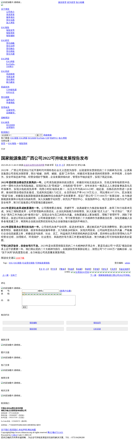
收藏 (79, 269)
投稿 (71, 269)
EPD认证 (10, 92)
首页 (3, 143)
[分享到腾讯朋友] (98, 272)
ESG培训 (5, 71)
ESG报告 (5, 27)
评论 (105, 269)
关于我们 (5, 430)
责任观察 (5, 97)
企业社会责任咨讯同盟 (34, 165)
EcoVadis (41, 138)
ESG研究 (5, 40)
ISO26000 (10, 125)
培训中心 (54, 138)
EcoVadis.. (10, 64)
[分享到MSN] (101, 272)
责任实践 (10, 20)
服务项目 (10, 17)
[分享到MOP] (96, 272)
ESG (11, 263)
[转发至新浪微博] (93, 272)
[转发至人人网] (91, 272)
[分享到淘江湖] (111, 272)
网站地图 (32, 430)
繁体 (63, 269)
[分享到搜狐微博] (130, 272)
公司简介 (10, 12)
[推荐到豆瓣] (104, 272)
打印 (54, 269)
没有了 (14, 275)
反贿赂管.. (11, 113)
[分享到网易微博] (122, 272)
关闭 (113, 269)
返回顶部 (124, 269)
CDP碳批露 (11, 90)
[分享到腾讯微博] (72, 272)
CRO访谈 (97, 329)
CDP (47, 138)
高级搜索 (47, 135)
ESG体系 (5, 122)
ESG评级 (5, 59)
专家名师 (10, 77)
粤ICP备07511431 (55, 432)
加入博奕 (10, 23)
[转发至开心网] (106, 272)
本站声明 (23, 430)
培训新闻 (10, 74)
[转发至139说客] (114, 272)
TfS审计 (10, 66)
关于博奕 (5, 9)
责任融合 (10, 48)
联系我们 (5, 132)
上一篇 (5, 275)
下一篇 (93, 275)
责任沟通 (10, 54)
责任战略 (10, 43)
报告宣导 (10, 30)
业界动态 (10, 100)
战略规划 (5, 117)
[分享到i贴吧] (117, 272)
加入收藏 (80, 2)
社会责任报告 (28, 263)
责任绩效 (10, 51)
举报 (96, 269)
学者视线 (10, 102)
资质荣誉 (10, 14)
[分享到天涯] (119, 272)
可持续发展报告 (42, 263)
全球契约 (10, 127)
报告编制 (10, 36)
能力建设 (10, 82)
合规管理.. (11, 110)
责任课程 (10, 79)
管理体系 (5, 107)
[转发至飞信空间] (109, 272)
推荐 (88, 269)
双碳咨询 (5, 87)
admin (127, 263)
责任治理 (10, 46)
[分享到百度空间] (124, 272)
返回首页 (62, 2)
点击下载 (19, 258)
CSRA (14, 435)
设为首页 (71, 2)
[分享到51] (127, 272)
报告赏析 (10, 33)
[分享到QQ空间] (81, 272)
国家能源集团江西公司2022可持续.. (114, 275)
